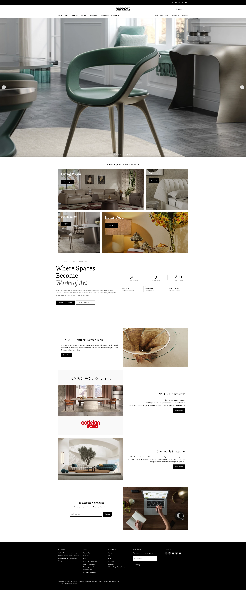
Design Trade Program (162, 15)
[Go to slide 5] (122, 154)
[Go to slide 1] (114, 154)
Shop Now (66, 355)
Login (180, 9)
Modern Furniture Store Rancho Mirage (109, 581)
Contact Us (175, 15)
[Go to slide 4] (120, 154)
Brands (74, 15)
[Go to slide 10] (131, 154)
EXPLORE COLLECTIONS (65, 302)
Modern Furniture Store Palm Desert (68, 556)
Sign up (107, 514)
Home (60, 15)
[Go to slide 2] (116, 154)
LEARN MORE (179, 410)
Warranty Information (89, 573)
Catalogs (185, 15)
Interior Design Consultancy (110, 15)
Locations (93, 15)
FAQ (84, 559)
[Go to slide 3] (118, 154)
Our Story (84, 15)
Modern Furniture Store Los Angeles (68, 553)
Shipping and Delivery (89, 567)
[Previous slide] (4, 87)
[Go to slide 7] (125, 154)
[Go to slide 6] (123, 154)
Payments (86, 556)
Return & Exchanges (89, 564)
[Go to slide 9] (129, 154)
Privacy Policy (87, 570)
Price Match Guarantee (90, 561)
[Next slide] (242, 87)
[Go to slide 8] (127, 154)
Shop (67, 15)
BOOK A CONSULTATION (85, 302)
